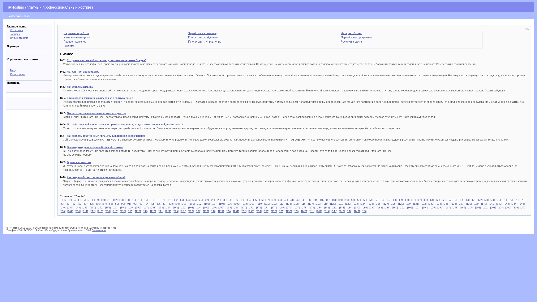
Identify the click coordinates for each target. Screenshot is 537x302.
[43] (304, 200)
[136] (454, 203)
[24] (188, 200)
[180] (319, 207)
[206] (516, 207)
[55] (377, 200)
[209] (70, 211)
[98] (171, 203)
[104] (214, 203)
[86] (98, 203)
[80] (62, 203)
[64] (432, 200)
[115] (296, 203)
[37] (267, 200)
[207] (523, 207)
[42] (298, 200)
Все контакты (99, 230)
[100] (184, 203)
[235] (266, 211)
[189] (387, 207)
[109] (252, 203)
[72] (480, 200)
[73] (486, 200)
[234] (259, 211)
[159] (161, 207)
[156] (138, 207)
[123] (355, 203)
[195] (432, 207)
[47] (328, 200)
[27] (207, 200)
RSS (526, 28)
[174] (274, 207)
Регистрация (17, 74)
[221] (160, 211)
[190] (395, 207)
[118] (318, 203)
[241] (311, 211)
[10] (103, 200)
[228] (213, 211)
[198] (455, 207)
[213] (100, 211)
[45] (316, 200)
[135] (446, 203)
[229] (221, 211)
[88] (110, 203)
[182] (334, 207)
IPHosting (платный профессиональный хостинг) (50, 7)
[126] (378, 203)
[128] (393, 203)
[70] (468, 200)
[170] (244, 207)
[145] (522, 203)
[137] (461, 203)
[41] (292, 200)
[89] (117, 203)
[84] (86, 203)
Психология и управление (204, 41)
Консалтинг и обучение (203, 37)
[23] (182, 200)
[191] (402, 207)
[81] (68, 203)
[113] (281, 203)
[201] (478, 207)
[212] (92, 211)
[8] (93, 200)
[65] (438, 200)
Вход (13, 70)
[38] (273, 200)
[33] (243, 200)
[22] (176, 200)
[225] (191, 211)
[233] (251, 211)
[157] (146, 207)
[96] (159, 203)
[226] (198, 211)
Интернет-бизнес (351, 33)
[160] (168, 207)
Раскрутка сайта (351, 41)
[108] (245, 203)
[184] (349, 207)
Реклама (69, 45)
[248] (364, 211)
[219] (145, 211)
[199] (463, 207)
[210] (78, 211)
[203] (493, 207)
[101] (192, 203)
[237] (281, 211)
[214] (108, 211)
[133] (431, 203)
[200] (470, 207)
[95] (153, 203)
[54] (371, 200)
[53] (365, 200)
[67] (450, 200)
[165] (206, 207)
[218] (138, 211)
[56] (383, 200)
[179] (312, 207)
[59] (401, 200)
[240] (304, 211)
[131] (416, 203)
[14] (127, 200)
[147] (70, 207)
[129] (401, 203)
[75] (499, 200)
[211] (85, 211)
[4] (75, 200)
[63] (426, 200)
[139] (476, 203)
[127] (386, 203)
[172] (259, 207)
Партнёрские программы (356, 37)
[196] (440, 207)
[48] (334, 200)
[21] (170, 200)
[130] (408, 203)
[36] (261, 200)
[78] (517, 200)
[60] (407, 200)
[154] (123, 207)
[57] (389, 200)
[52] (359, 200)
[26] (200, 200)
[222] (168, 211)
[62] (419, 200)
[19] (158, 200)
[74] (492, 200)
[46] (322, 200)
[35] (255, 200)
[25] (194, 200)
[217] (130, 211)
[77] (511, 200)
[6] (84, 200)
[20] (164, 200)
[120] (333, 203)
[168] (229, 207)
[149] (85, 207)
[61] (413, 200)
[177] (297, 207)
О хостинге (16, 30)
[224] (183, 211)
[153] (115, 207)
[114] (289, 203)
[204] (500, 207)
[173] (266, 207)
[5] (79, 200)
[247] (357, 211)
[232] (243, 211)
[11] (109, 200)
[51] (353, 200)
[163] (191, 207)
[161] (176, 207)
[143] (507, 203)
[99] (177, 203)
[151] (100, 207)
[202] (485, 207)
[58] (395, 200)
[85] (92, 203)
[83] (80, 203)
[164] (198, 207)
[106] (229, 203)
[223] (176, 211)
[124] (363, 203)
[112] (274, 203)
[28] (213, 200)
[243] (327, 211)
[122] (348, 203)
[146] (62, 207)
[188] (380, 207)
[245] (342, 211)
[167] (221, 207)
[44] (310, 200)
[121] (340, 203)
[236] (274, 211)
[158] (153, 207)
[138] (469, 203)
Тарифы (15, 34)
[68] (456, 200)
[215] (115, 211)
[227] (206, 211)
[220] (153, 211)
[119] (325, 203)
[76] (505, 200)
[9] (98, 200)
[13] (121, 200)
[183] (342, 207)
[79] (523, 200)
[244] (334, 211)
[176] (289, 207)
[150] (93, 207)
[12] (115, 200)
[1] (61, 200)
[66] (444, 200)
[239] (296, 211)
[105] (222, 203)
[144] (514, 203)
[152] (108, 207)
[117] (311, 203)
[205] (508, 207)
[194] (425, 207)
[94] (147, 203)
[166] (213, 207)
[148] (78, 207)
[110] (259, 203)
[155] (130, 207)
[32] (237, 200)
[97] (165, 203)
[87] (104, 203)
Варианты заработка (76, 33)
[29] (219, 200)
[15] (134, 200)
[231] (236, 211)
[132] (423, 203)
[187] (372, 207)
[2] (65, 200)
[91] (129, 203)
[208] (62, 211)
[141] (491, 203)
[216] (123, 211)
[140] (484, 203)
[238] (289, 211)
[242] (319, 211)
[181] (327, 207)
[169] (236, 207)
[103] (207, 203)
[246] (349, 211)
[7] (88, 200)
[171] (251, 207)
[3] (70, 200)
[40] (286, 200)
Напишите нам (19, 37)
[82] (74, 203)
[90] (123, 203)
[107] (237, 203)
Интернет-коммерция (77, 37)
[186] (365, 207)
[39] (280, 200)
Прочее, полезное (75, 41)
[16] (140, 200)
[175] (281, 207)
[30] (225, 200)
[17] (146, 200)
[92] (135, 203)
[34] (249, 200)
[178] (304, 207)
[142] (499, 203)
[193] (417, 207)
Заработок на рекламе (202, 33)
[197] (448, 207)
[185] (357, 207)
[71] (474, 200)
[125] (371, 203)
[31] (231, 200)
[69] (462, 200)
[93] (141, 203)
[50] (346, 200)
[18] (152, 200)
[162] (183, 207)
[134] (439, 203)
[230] (228, 211)
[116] (303, 203)
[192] (410, 207)
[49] (340, 200)
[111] (267, 203)
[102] (199, 203)
